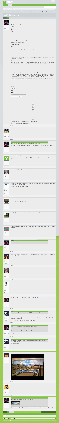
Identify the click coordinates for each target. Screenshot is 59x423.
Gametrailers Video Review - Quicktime (16, 96)
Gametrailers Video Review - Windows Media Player (18, 94)
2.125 (8, 392)
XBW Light (5, 420)
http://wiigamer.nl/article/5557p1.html (27, 169)
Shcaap (5, 189)
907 (8, 136)
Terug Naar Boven (52, 420)
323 (8, 262)
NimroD (5, 317)
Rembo (5, 175)
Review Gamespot (13, 92)
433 (8, 276)
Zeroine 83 (5, 161)
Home (48, 420)
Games (9, 15)
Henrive (5, 232)
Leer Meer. (46, 11)
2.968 (8, 28)
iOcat (14, 15)
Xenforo (10, 420)
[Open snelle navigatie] (55, 9)
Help (46, 420)
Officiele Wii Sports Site (14, 88)
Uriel (4, 260)
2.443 (8, 290)
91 (8, 319)
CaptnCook (5, 218)
